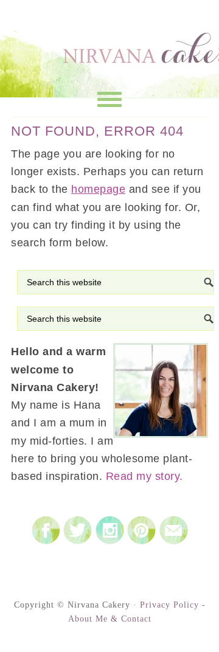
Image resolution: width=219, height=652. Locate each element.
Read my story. (144, 476)
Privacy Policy (169, 604)
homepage (98, 189)
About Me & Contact (109, 618)
